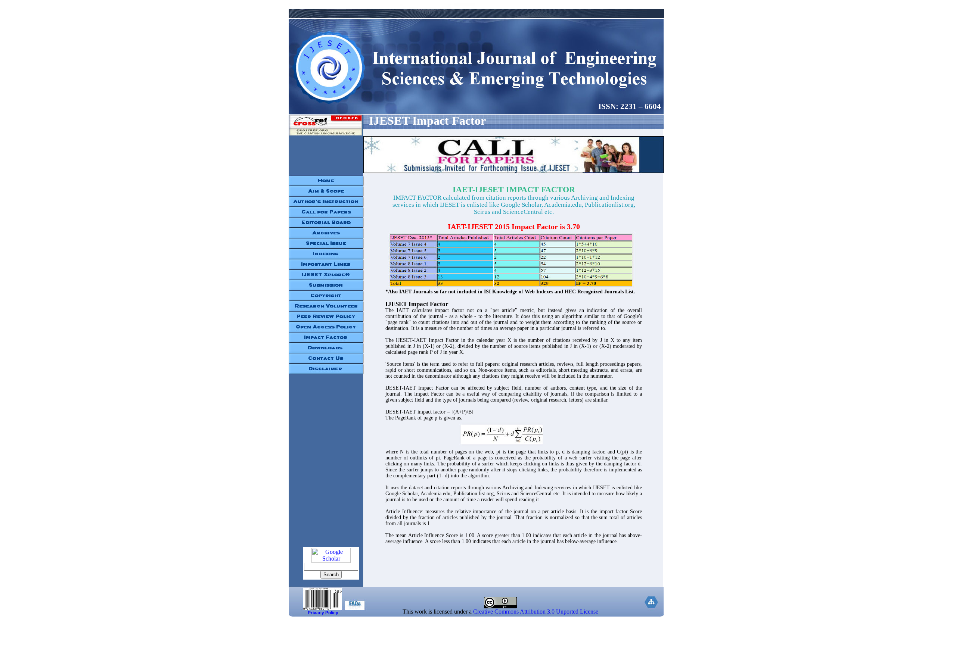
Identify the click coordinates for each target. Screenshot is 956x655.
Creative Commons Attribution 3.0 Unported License (535, 611)
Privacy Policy (323, 612)
